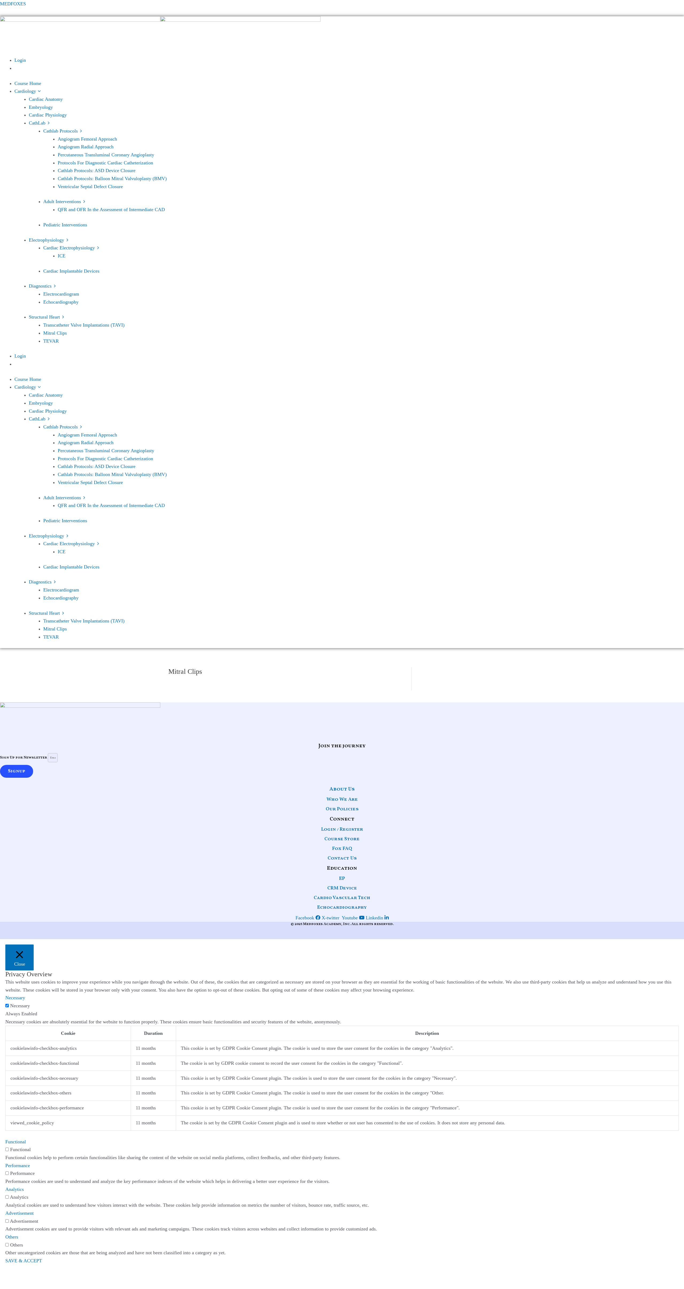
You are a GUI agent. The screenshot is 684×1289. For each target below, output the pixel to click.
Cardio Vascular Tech (342, 898)
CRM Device (342, 888)
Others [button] (11, 1237)
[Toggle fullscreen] (25, 1276)
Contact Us (342, 858)
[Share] (43, 1276)
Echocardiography (342, 907)
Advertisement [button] (19, 1213)
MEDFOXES (13, 3)
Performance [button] (17, 1165)
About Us (342, 789)
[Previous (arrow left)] (8, 1285)
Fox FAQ (342, 848)
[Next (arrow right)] (25, 1285)
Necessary (20, 1005)
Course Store (342, 839)
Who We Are (342, 799)
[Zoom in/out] (8, 1276)
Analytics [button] (14, 1189)
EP (342, 878)
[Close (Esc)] (60, 1276)
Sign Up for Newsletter (24, 757)
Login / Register (342, 829)
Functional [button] (15, 1141)
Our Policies (342, 809)
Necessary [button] (15, 997)
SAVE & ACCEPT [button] (23, 1260)
